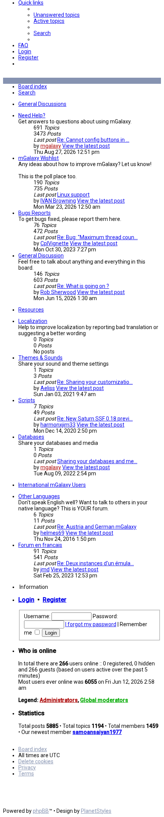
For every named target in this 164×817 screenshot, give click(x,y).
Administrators (59, 700)
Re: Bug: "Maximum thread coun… (97, 237)
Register (54, 599)
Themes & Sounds (40, 358)
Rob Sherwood (58, 292)
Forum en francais (40, 545)
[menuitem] (57, 15)
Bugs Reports (34, 213)
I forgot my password (90, 624)
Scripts (26, 400)
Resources (31, 310)
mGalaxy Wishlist (38, 158)
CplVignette (54, 243)
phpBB (41, 811)
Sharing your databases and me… (97, 461)
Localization (32, 321)
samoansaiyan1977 (97, 732)
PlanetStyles (96, 811)
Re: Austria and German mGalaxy (97, 527)
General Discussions (42, 104)
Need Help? (31, 115)
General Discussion (41, 256)
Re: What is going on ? (83, 286)
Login (26, 599)
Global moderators (104, 700)
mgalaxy (50, 146)
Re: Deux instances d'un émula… (95, 563)
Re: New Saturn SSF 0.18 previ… (95, 419)
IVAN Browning (58, 201)
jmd (45, 569)
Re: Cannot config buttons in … (93, 140)
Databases (31, 437)
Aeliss (47, 388)
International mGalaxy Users (52, 485)
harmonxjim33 (58, 425)
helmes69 (52, 533)
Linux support (73, 195)
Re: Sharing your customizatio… (95, 382)
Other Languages (39, 496)
